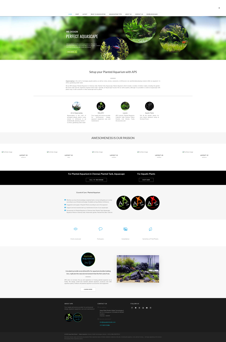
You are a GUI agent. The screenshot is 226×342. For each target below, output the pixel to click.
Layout (84, 14)
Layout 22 (69, 155)
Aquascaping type (115, 14)
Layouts (125, 113)
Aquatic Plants (149, 113)
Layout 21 (114, 155)
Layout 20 (159, 155)
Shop (77, 14)
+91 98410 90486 (105, 325)
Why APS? (101, 113)
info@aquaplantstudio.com (107, 322)
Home (70, 14)
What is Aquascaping (98, 14)
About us (128, 14)
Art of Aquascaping (76, 113)
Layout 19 (204, 155)
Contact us (139, 14)
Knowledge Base (152, 14)
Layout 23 (24, 155)
